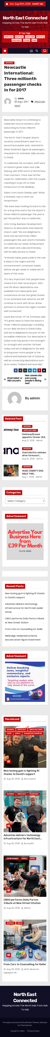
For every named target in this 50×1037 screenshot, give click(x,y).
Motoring (40, 37)
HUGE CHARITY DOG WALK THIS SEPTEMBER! (32, 473)
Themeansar (26, 1025)
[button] (37, 51)
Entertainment (12, 858)
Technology (33, 794)
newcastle (30, 37)
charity (27, 40)
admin (21, 98)
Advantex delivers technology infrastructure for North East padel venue (24, 608)
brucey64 (28, 843)
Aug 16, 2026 (28, 458)
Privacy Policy (33, 1031)
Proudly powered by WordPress (17, 1022)
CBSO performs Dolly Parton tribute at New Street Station (22, 901)
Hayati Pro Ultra (17, 1031)
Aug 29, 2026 (14, 778)
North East (8, 37)
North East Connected (25, 18)
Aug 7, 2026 (28, 476)
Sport (9, 733)
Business (19, 37)
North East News (30, 430)
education (16, 40)
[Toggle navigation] (31, 51)
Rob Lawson (29, 778)
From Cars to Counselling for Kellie (23, 629)
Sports (17, 733)
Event (34, 40)
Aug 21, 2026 (28, 440)
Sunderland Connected (33, 733)
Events (24, 858)
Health (20, 923)
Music (32, 858)
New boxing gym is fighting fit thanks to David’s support (21, 772)
